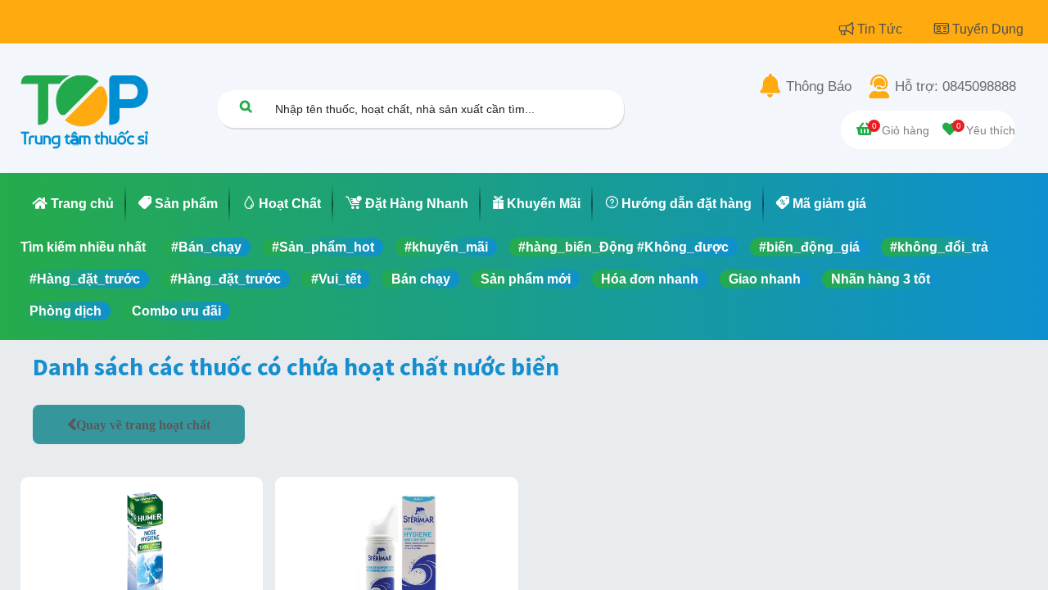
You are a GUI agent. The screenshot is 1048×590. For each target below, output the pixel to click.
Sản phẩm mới (526, 279)
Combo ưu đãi (176, 311)
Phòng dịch (65, 311)
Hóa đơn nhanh (649, 279)
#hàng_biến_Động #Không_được (623, 247)
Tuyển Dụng (987, 29)
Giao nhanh (765, 279)
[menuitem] (73, 204)
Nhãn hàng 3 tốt (880, 279)
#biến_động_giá (809, 247)
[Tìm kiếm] (245, 106)
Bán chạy (420, 279)
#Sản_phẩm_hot (323, 247)
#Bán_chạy (206, 247)
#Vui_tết (336, 279)
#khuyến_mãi (446, 247)
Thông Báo (819, 86)
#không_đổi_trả (939, 247)
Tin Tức (881, 29)
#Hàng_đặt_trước (84, 279)
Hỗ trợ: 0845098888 (955, 86)
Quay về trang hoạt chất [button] (143, 424)
